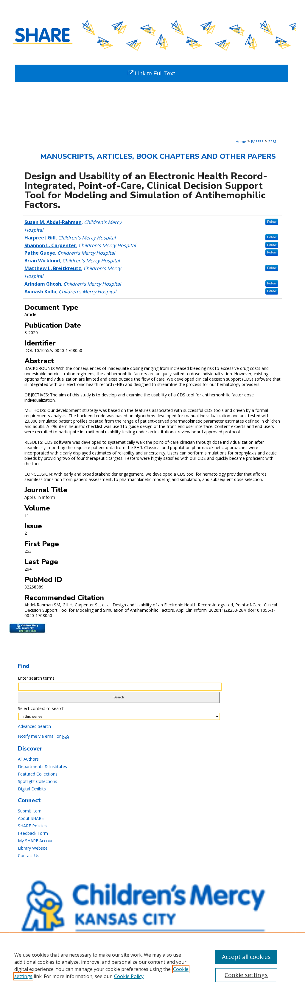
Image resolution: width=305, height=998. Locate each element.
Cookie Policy (129, 976)
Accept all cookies (246, 957)
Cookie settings (246, 975)
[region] (152, 965)
